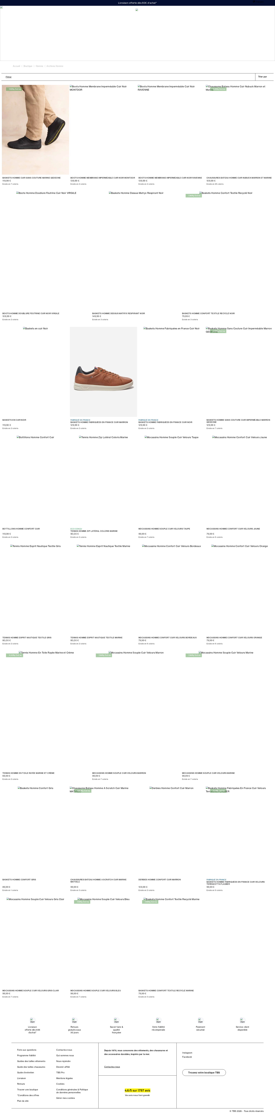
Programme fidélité (26, 1055)
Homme (33, 11)
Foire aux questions (26, 1050)
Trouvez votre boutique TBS (204, 1072)
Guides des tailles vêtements (31, 1061)
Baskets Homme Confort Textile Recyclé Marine (166, 991)
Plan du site (23, 1101)
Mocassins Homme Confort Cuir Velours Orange (234, 638)
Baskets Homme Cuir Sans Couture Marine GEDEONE (31, 178)
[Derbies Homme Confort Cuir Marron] (171, 831)
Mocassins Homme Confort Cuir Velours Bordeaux (168, 638)
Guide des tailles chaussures (31, 1067)
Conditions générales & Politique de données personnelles (72, 1091)
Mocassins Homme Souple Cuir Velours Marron (119, 773)
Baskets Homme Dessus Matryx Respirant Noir (118, 313)
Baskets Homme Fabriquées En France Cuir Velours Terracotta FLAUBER (236, 883)
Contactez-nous (64, 1050)
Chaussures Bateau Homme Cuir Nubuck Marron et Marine (239, 178)
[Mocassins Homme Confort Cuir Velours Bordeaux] (171, 589)
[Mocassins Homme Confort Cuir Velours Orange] (239, 589)
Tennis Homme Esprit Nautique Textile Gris (26, 638)
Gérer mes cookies (65, 1098)
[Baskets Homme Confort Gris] (35, 831)
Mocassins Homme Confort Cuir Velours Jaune (233, 529)
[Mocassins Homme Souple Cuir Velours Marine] (226, 710)
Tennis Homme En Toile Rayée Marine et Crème (28, 773)
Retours (21, 1084)
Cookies (60, 1084)
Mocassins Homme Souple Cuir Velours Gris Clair (30, 991)
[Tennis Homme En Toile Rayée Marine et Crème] (46, 710)
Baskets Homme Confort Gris (19, 880)
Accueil (16, 66)
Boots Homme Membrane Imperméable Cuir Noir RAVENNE (170, 178)
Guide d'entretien (25, 1072)
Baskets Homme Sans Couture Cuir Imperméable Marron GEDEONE (238, 421)
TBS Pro (60, 1072)
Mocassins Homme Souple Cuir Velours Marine (208, 773)
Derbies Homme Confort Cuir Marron (160, 880)
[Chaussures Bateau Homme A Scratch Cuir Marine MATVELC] (103, 831)
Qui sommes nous (65, 1055)
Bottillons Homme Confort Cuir (21, 529)
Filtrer (9, 77)
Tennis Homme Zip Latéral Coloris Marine (94, 531)
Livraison (21, 1078)
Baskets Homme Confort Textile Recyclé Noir (208, 313)
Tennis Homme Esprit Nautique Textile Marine (96, 638)
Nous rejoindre (63, 1061)
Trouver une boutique (27, 1089)
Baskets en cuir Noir (14, 420)
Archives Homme (55, 66)
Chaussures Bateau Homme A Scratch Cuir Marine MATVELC (98, 881)
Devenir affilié (63, 1067)
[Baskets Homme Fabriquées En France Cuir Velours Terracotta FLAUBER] (239, 831)
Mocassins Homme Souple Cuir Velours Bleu (95, 991)
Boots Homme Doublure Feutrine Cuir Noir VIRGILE (30, 313)
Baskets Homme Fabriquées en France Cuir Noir (165, 422)
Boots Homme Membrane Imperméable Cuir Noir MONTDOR (102, 178)
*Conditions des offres (28, 1095)
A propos (48, 11)
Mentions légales (64, 1078)
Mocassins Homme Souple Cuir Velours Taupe (164, 529)
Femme (18, 11)
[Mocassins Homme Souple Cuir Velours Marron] (136, 710)
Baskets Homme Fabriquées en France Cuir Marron (99, 422)
